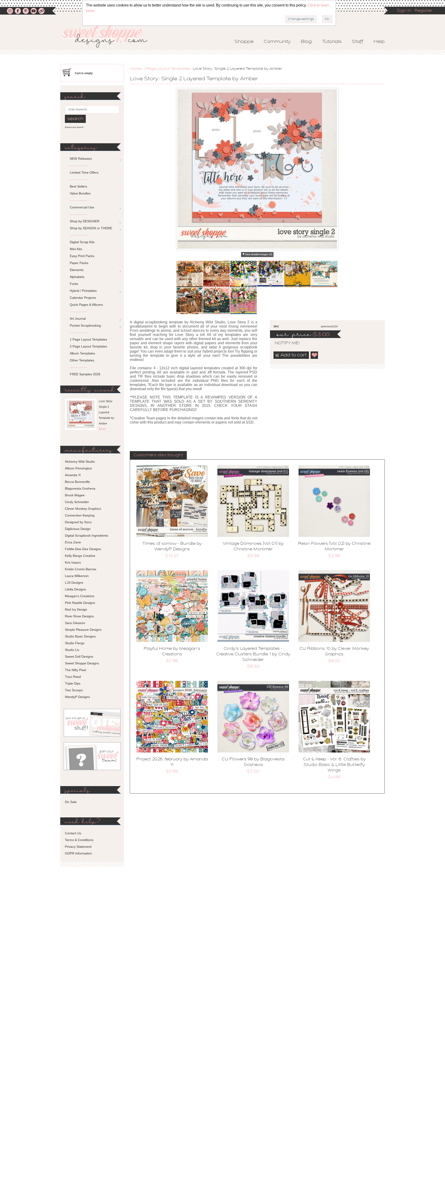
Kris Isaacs (73, 562)
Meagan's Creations (79, 596)
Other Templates (82, 360)
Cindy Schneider (77, 502)
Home (135, 68)
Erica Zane (73, 542)
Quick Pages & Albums (86, 304)
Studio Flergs (74, 643)
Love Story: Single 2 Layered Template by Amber (106, 412)
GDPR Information (78, 853)
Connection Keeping (80, 515)
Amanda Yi (73, 475)
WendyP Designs (77, 697)
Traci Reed (73, 677)
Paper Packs (79, 263)
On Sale (71, 802)
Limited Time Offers (84, 172)
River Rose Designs (79, 616)
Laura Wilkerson (77, 576)
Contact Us (73, 833)
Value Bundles (80, 193)
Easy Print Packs (82, 256)
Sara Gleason (75, 623)
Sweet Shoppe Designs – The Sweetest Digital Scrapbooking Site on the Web (108, 36)
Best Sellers (78, 186)
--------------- (78, 165)
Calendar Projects (83, 298)
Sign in (404, 11)
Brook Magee (75, 495)
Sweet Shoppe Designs (82, 663)
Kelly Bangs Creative (80, 556)
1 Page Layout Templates (167, 68)
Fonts (74, 284)
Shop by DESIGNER (84, 221)
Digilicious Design (78, 529)
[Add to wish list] (314, 355)
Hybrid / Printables (83, 291)
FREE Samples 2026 (85, 374)
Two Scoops (74, 690)
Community (277, 42)
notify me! (283, 343)
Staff (357, 42)
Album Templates (82, 353)
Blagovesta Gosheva (80, 488)
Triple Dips (72, 683)
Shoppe (244, 42)
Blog (306, 42)
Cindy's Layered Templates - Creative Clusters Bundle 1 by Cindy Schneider (253, 654)
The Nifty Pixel (75, 670)
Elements (76, 270)
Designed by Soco (78, 522)
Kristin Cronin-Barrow (80, 569)
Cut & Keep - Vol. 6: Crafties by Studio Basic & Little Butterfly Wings (334, 765)
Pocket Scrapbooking (85, 325)
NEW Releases (81, 158)
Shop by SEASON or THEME (91, 228)
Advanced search (74, 127)
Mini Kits (76, 249)
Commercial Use (82, 207)
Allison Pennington (78, 468)
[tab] (158, 455)
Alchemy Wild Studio (80, 461)
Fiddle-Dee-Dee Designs (83, 549)
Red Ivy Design (76, 609)
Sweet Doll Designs (79, 656)
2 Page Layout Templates (88, 346)
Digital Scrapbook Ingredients (86, 535)
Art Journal (78, 318)
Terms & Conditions (79, 840)
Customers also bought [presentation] (158, 455)
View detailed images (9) (258, 254)
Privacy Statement (78, 846)
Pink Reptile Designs (80, 603)
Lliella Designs (75, 589)
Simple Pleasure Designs (83, 629)
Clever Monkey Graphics (83, 508)
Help (379, 42)
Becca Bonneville (77, 482)
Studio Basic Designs (80, 636)
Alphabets (77, 277)
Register (423, 11)
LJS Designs (74, 582)
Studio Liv (72, 650)
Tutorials (332, 42)
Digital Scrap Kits (82, 242)
